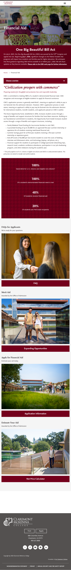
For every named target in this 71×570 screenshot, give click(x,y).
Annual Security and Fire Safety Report (51, 566)
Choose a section (12, 81)
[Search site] (60, 3)
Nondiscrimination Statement (17, 566)
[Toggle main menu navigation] (64, 3)
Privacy (32, 566)
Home (6, 73)
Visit (29, 531)
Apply (41, 531)
